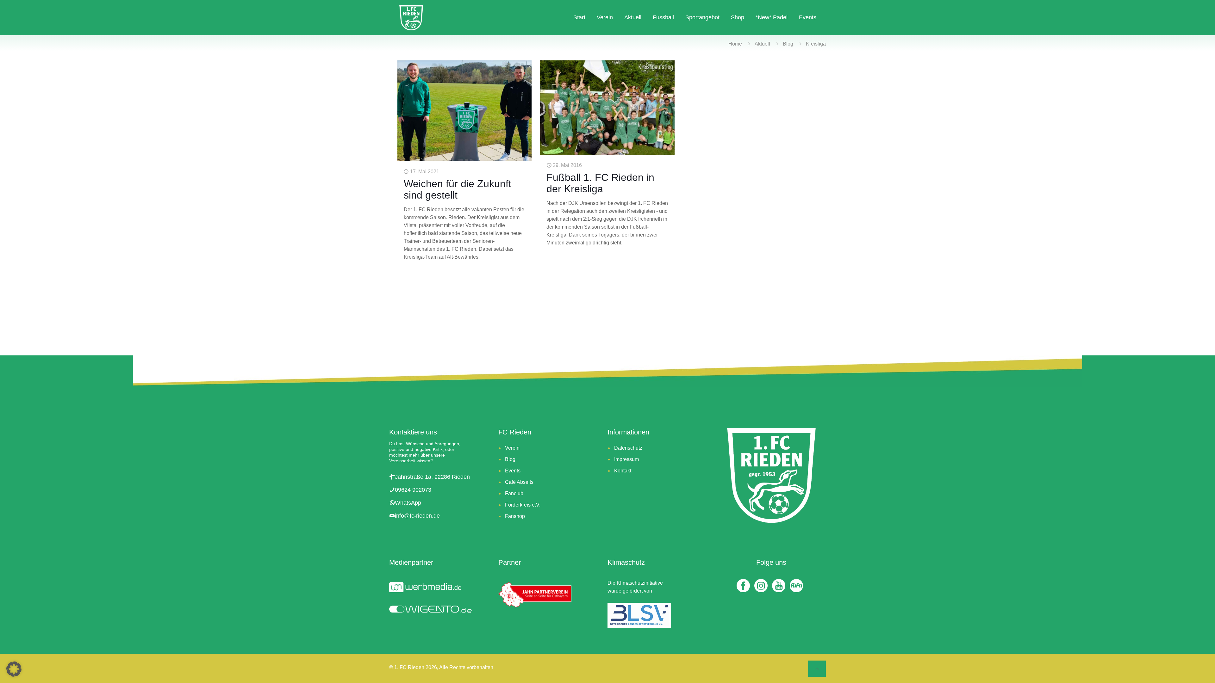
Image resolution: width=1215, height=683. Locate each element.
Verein (512, 448)
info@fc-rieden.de (417, 516)
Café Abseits (519, 482)
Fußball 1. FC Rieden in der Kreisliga (600, 183)
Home (735, 43)
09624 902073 (413, 490)
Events (512, 470)
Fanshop (515, 516)
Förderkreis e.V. (522, 505)
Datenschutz (628, 448)
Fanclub (514, 493)
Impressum (626, 459)
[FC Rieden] (411, 17)
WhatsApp (408, 503)
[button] (14, 669)
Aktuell (762, 43)
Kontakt (622, 470)
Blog (788, 43)
